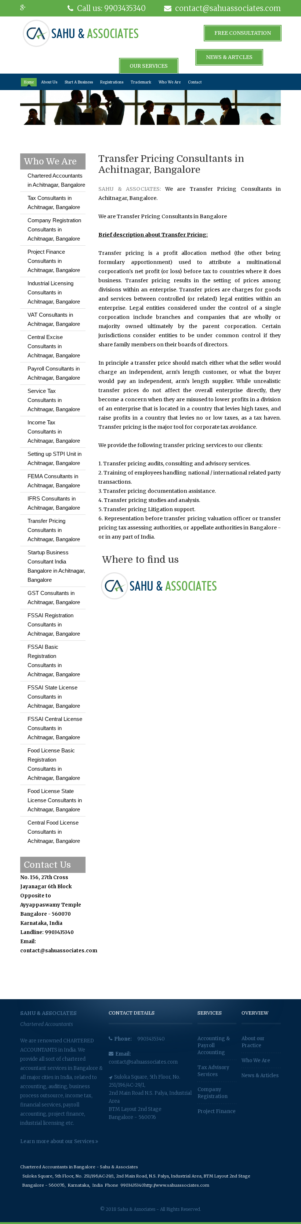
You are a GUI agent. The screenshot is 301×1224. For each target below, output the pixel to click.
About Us (49, 82)
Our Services (149, 66)
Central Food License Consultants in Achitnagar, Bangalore (54, 831)
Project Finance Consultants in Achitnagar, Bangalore (54, 261)
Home (29, 82)
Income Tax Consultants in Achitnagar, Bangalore (54, 431)
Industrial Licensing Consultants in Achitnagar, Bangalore (54, 292)
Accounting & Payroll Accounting (213, 1045)
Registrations (111, 82)
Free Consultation (242, 33)
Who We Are (170, 82)
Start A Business (79, 82)
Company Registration (212, 1093)
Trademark (141, 82)
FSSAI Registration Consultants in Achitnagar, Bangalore (54, 624)
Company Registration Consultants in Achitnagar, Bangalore (54, 229)
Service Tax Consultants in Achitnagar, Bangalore (54, 400)
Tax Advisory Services (213, 1071)
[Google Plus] (27, 8)
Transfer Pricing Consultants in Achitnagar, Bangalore (54, 530)
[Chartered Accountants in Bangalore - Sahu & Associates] (80, 32)
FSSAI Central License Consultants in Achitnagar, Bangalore (55, 728)
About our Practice (253, 1042)
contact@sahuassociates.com (143, 1062)
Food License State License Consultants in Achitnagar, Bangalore (55, 800)
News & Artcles (229, 57)
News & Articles (260, 1075)
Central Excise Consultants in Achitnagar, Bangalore (54, 346)
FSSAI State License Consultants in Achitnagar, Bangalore (54, 696)
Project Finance (216, 1111)
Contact (195, 82)
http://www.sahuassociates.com (176, 1185)
